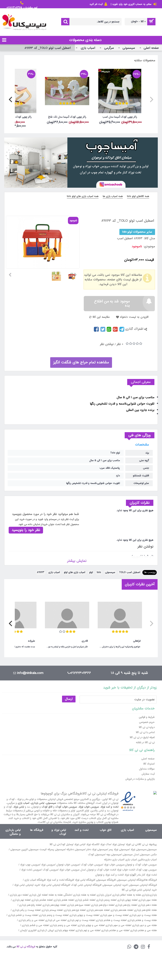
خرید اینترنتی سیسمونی (114, 885)
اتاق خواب (105, 830)
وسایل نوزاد (118, 844)
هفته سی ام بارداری (55, 920)
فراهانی (136, 641)
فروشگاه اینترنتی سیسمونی (131, 880)
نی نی (135, 844)
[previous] (151, 99)
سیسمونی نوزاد (138, 849)
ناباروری (32, 930)
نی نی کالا (54, 844)
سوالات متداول (147, 769)
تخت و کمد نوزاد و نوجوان (109, 875)
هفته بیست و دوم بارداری (142, 915)
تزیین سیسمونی (18, 849)
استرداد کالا (149, 764)
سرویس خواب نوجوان (67, 865)
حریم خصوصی (147, 722)
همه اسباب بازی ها (113, 196)
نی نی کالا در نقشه (145, 742)
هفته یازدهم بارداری (125, 905)
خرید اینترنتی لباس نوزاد (26, 885)
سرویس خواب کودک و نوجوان (141, 865)
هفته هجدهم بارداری (97, 910)
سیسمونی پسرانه (56, 849)
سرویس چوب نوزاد (30, 865)
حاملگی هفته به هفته (60, 895)
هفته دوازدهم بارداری (102, 905)
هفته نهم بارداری (21, 900)
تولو (91, 572)
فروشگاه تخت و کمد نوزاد (60, 880)
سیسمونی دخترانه (75, 849)
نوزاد (128, 844)
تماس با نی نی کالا (145, 732)
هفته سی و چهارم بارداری (90, 925)
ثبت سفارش (148, 774)
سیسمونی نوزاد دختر (96, 849)
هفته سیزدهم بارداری (77, 905)
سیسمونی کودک (96, 855)
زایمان (23, 930)
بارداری (153, 895)
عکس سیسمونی (148, 855)
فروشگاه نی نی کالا (25, 947)
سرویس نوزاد (48, 865)
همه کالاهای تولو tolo (138, 196)
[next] (11, 99)
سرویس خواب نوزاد (89, 807)
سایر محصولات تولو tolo (137, 231)
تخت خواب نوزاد (125, 870)
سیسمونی (110, 572)
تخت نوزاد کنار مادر (147, 875)
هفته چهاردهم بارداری (53, 905)
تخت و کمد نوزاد (109, 807)
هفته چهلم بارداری (64, 930)
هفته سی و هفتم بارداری (143, 930)
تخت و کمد (81, 830)
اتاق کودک (47, 807)
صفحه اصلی (148, 759)
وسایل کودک (66, 844)
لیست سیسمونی (37, 849)
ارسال (69, 699)
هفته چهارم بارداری (126, 900)
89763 (40, 572)
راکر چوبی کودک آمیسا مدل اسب (120, 117)
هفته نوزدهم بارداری (74, 910)
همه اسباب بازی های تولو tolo (83, 196)
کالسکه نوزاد (92, 844)
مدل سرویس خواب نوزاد (72, 870)
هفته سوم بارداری (147, 900)
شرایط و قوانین (147, 717)
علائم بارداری (118, 895)
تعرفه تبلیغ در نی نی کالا (142, 737)
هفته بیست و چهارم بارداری (84, 915)
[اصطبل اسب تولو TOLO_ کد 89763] (73, 275)
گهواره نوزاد (129, 875)
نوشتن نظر (107, 344)
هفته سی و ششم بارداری (34, 925)
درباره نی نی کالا (147, 727)
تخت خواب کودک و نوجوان (100, 870)
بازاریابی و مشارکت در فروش (140, 779)
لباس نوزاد (19, 807)
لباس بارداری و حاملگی (13, 832)
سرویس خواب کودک (66, 807)
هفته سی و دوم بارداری (144, 925)
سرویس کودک (50, 870)
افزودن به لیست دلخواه (134, 317)
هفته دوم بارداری (18, 895)
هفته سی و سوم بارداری (118, 925)
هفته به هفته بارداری (84, 895)
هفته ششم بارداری (84, 900)
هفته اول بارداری (37, 895)
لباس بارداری (37, 803)
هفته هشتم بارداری (41, 900)
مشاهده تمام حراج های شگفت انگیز (81, 362)
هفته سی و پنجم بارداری (62, 925)
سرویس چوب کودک (146, 870)
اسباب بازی (54, 572)
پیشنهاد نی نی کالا (147, 844)
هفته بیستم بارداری (51, 910)
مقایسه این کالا (101, 317)
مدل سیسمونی (130, 855)
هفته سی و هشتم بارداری (114, 930)
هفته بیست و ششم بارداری (22, 915)
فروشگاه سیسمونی (105, 880)
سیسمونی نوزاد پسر (119, 849)
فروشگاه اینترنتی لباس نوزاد (55, 885)
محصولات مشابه (144, 60)
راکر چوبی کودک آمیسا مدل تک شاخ (67, 117)
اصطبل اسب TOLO (129, 572)
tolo (99, 572)
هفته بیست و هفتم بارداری (142, 920)
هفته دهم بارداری (147, 905)
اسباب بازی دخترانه (114, 860)
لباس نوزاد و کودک (58, 832)
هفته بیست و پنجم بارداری (53, 915)
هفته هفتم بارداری (63, 900)
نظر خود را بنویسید (26, 530)
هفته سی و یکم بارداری (31, 920)
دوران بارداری (104, 895)
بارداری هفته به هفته (138, 895)
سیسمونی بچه (113, 855)
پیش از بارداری (45, 930)
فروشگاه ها (36, 830)
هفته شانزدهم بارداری (145, 910)
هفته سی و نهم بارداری (87, 930)
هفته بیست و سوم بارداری (113, 915)
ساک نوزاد (105, 844)
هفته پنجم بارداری (105, 900)
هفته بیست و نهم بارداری (80, 920)
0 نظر (120, 344)
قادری (85, 641)
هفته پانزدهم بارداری (29, 905)
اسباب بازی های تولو (74, 572)
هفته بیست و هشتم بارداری (110, 920)
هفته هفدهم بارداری (121, 910)
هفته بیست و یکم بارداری (25, 910)
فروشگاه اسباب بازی (34, 880)
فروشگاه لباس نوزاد (84, 880)
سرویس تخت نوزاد (31, 870)
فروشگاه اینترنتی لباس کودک (86, 885)
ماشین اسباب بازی (134, 860)
